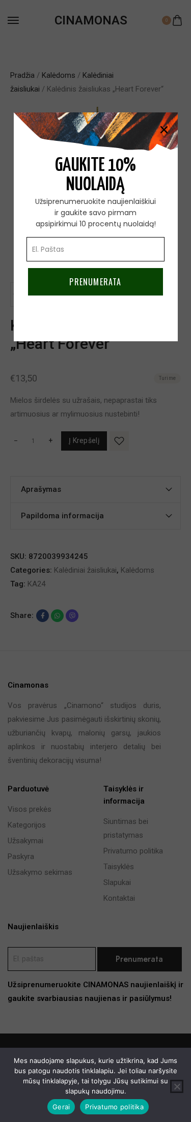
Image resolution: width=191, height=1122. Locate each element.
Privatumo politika (114, 1107)
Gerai (61, 1107)
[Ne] (176, 1086)
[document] (95, 561)
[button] (164, 130)
